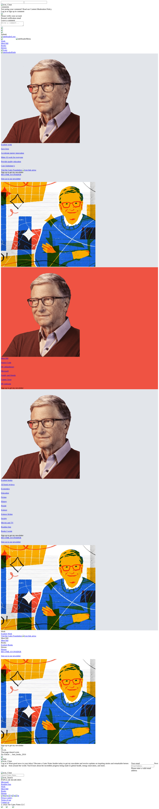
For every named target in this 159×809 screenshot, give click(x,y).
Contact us (5, 802)
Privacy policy (6, 798)
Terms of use (6, 800)
